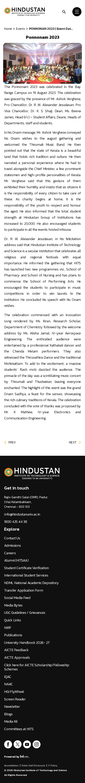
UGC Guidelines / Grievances (24, 612)
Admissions (12, 545)
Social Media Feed (17, 598)
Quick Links (12, 620)
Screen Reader (15, 699)
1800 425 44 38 (15, 521)
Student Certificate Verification (26, 568)
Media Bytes (13, 605)
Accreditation (11, 765)
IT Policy (52, 765)
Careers (10, 553)
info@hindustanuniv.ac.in (22, 514)
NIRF (7, 628)
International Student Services (26, 575)
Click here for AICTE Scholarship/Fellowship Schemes (36, 667)
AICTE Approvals (17, 657)
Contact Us (12, 538)
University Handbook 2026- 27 (27, 642)
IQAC (7, 677)
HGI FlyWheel (14, 691)
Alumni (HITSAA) (16, 560)
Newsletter (12, 706)
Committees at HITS (19, 729)
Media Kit (11, 721)
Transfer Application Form (23, 590)
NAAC (8, 684)
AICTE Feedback (16, 650)
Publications (13, 635)
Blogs (8, 714)
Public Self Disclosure (33, 765)
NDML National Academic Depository (31, 583)
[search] (64, 11)
